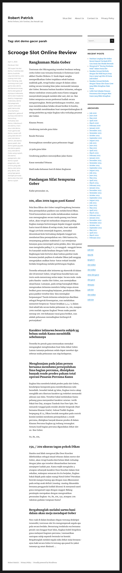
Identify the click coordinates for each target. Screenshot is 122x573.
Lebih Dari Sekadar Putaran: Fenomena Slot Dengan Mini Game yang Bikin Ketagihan (100, 93)
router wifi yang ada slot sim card (14, 135)
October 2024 (94, 166)
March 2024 (94, 183)
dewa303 (91, 285)
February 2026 (95, 126)
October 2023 (94, 195)
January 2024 (94, 188)
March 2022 (94, 235)
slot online (92, 265)
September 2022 (95, 228)
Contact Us (92, 18)
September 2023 (95, 198)
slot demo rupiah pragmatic (14, 160)
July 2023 (92, 203)
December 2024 (95, 161)
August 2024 (94, 171)
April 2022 (93, 233)
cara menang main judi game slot (15, 83)
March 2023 (94, 213)
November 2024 (95, 163)
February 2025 (94, 156)
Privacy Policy (107, 18)
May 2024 (93, 178)
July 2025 (93, 143)
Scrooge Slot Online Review (42, 52)
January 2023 (94, 218)
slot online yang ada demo (14, 165)
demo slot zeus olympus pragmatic (14, 110)
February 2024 (94, 185)
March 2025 (94, 153)
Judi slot (91, 300)
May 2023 (93, 208)
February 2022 (94, 238)
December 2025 (95, 131)
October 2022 (94, 225)
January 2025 (94, 158)
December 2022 (95, 220)
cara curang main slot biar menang (16, 78)
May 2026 (93, 118)
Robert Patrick (20, 18)
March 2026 (94, 123)
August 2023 (94, 200)
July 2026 (93, 113)
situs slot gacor (93, 275)
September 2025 (95, 138)
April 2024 (93, 180)
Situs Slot (67, 18)
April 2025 (93, 151)
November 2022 (95, 223)
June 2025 (93, 146)
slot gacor (91, 280)
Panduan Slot (13, 65)
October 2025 (94, 136)
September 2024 (95, 168)
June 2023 (93, 205)
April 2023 (93, 210)
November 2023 (95, 193)
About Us (79, 18)
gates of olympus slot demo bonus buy (15, 115)
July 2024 (93, 173)
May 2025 (93, 148)
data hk (90, 255)
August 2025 (94, 141)
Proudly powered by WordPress (45, 563)
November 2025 (95, 133)
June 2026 (93, 116)
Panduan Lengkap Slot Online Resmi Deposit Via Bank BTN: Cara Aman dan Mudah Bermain (101, 61)
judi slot (91, 250)
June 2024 (93, 175)
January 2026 (94, 128)
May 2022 (93, 230)
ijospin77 (91, 260)
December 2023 (95, 190)
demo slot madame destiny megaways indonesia (15, 98)
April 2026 (93, 121)
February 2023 (94, 215)
